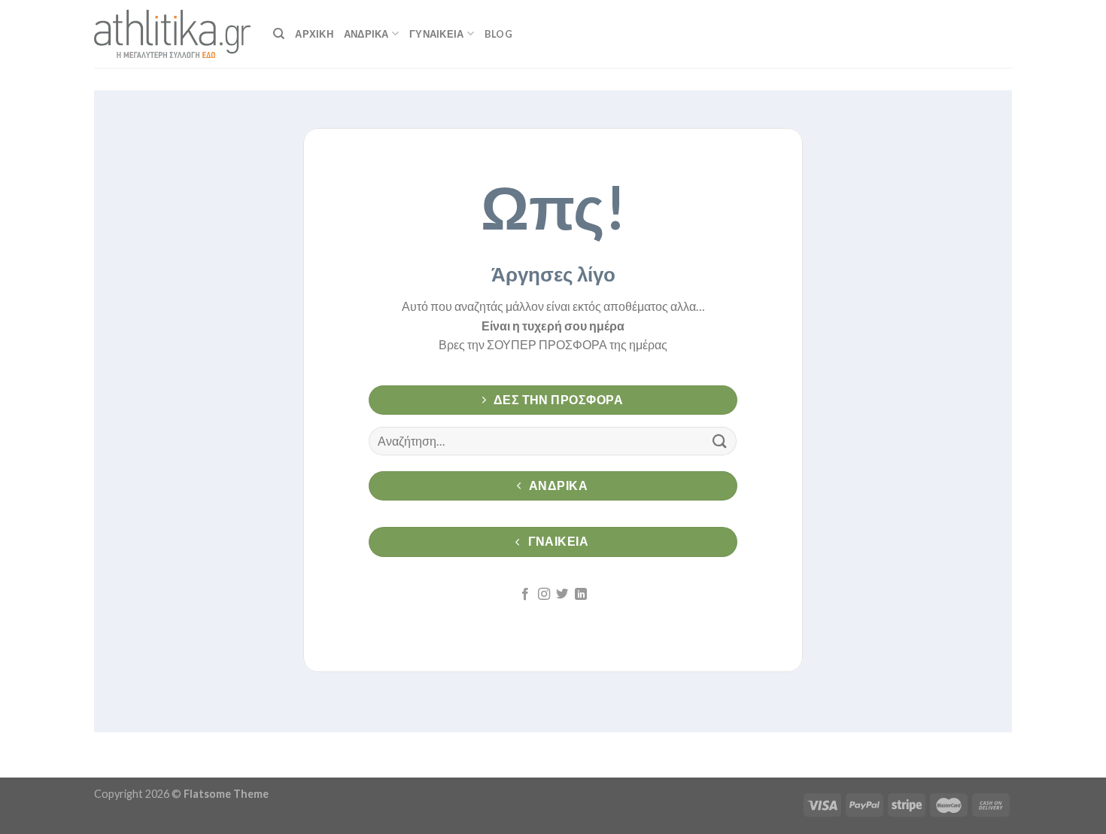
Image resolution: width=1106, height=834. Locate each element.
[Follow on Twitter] (562, 594)
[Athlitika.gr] (172, 34)
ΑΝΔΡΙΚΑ (366, 34)
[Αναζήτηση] (278, 34)
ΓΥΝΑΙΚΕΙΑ (436, 34)
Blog (498, 34)
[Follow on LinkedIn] (581, 594)
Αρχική (314, 34)
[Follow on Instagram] (544, 594)
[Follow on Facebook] (525, 594)
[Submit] (719, 440)
